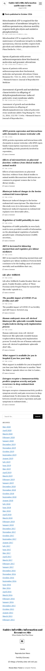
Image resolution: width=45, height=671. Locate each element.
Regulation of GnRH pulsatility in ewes (21, 220)
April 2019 (7, 472)
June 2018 (7, 507)
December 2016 (9, 570)
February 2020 (9, 437)
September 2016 (9, 581)
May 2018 (7, 511)
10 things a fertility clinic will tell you (22, 661)
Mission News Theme (15, 668)
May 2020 (7, 427)
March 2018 (7, 518)
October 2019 (8, 451)
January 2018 (8, 525)
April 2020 (7, 430)
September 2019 (9, 455)
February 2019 (9, 479)
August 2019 (8, 458)
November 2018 (9, 490)
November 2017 (9, 532)
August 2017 (8, 542)
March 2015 (7, 616)
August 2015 (8, 612)
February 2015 (9, 619)
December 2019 (9, 444)
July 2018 (6, 504)
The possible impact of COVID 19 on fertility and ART (20, 299)
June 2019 (7, 465)
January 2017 (8, 567)
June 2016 (7, 584)
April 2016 (7, 591)
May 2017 (7, 553)
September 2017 (9, 539)
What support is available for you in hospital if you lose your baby (20, 357)
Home (22, 649)
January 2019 (8, 483)
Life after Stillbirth (11, 274)
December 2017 (9, 528)
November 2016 (9, 574)
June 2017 (7, 549)
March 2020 (7, 434)
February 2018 (9, 521)
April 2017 (7, 556)
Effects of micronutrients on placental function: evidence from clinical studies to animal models (22, 162)
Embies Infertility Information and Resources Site (22, 631)
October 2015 (8, 609)
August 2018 (8, 500)
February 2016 (9, 598)
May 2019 (7, 469)
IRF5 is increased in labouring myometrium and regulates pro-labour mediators (21, 249)
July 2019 (6, 462)
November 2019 (9, 448)
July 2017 (6, 546)
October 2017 (8, 535)
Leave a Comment (9, 154)
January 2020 (8, 441)
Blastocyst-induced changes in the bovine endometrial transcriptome (22, 193)
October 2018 (8, 493)
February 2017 (9, 563)
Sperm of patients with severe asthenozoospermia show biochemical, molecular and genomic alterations (21, 59)
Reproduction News (22, 653)
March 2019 (7, 476)
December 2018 (9, 486)
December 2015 (9, 605)
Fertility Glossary (22, 657)
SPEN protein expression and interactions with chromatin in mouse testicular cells (22, 132)
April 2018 (7, 514)
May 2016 (7, 588)
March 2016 (7, 595)
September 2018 (9, 497)
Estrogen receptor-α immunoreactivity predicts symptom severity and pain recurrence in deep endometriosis (21, 381)
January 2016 (8, 602)
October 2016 (8, 577)
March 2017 (7, 560)
